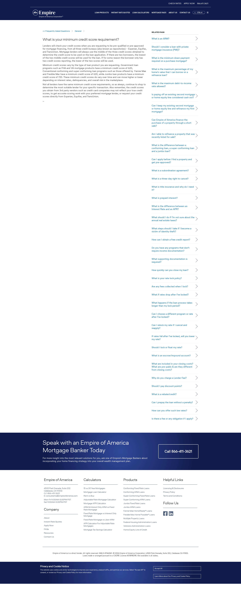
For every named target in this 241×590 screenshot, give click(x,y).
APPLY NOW (189, 4)
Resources (48, 533)
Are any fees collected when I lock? (170, 286)
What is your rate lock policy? (167, 278)
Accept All (158, 568)
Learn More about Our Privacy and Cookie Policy (172, 576)
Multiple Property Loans (133, 518)
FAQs (46, 529)
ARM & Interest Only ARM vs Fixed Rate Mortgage (99, 508)
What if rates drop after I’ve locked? (170, 294)
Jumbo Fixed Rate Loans (134, 503)
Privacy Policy (169, 492)
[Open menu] (207, 13)
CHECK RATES (174, 4)
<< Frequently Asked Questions (56, 31)
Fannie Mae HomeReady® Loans (137, 511)
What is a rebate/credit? (164, 394)
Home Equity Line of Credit (135, 529)
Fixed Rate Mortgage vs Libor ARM (99, 519)
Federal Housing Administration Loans (140, 522)
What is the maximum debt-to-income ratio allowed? (171, 85)
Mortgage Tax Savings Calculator (98, 529)
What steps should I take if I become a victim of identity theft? (171, 230)
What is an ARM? (160, 38)
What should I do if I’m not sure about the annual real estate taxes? (173, 219)
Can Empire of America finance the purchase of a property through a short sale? (171, 122)
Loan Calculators (140, 13)
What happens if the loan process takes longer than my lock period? (172, 304)
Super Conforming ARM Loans (136, 499)
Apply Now (48, 525)
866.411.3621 (202, 4)
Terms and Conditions (172, 496)
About (46, 518)
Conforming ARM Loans (134, 492)
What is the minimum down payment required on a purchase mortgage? (171, 59)
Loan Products (102, 13)
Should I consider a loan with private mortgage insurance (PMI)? (170, 48)
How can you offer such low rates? (169, 410)
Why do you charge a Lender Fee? (169, 377)
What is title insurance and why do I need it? (173, 188)
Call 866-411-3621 (178, 451)
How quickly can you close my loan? (170, 270)
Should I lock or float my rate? (167, 347)
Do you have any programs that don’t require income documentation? (170, 249)
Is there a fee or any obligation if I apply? (172, 418)
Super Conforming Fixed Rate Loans (139, 496)
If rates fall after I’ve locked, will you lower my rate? (173, 338)
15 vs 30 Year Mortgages (94, 488)
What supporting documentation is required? (169, 260)
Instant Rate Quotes (120, 13)
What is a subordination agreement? (170, 170)
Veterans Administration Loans (136, 526)
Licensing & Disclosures (173, 488)
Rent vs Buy (89, 496)
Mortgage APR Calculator (95, 503)
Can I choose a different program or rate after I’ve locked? (172, 315)
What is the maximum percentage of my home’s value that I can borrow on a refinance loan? (172, 72)
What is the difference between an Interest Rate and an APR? (169, 207)
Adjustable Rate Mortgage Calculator (100, 499)
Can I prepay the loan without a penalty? (172, 402)
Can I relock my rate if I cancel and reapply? (169, 326)
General (78, 31)
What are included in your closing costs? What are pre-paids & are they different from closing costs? (172, 366)
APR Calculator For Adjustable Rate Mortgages (99, 524)
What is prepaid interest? (164, 198)
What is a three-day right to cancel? (170, 178)
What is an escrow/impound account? (171, 355)
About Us (173, 13)
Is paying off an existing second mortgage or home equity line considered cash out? (173, 96)
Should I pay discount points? (167, 386)
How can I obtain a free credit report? (171, 239)
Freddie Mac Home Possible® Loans (139, 514)
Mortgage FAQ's (159, 13)
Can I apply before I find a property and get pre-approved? (172, 161)
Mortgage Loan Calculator (95, 492)
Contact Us (185, 13)
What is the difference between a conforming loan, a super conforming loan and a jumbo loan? (173, 148)
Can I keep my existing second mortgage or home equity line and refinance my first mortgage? (173, 108)
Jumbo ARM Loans (131, 507)
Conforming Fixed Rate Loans (136, 488)
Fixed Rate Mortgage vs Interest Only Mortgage (100, 514)
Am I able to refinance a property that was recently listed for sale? (173, 135)
